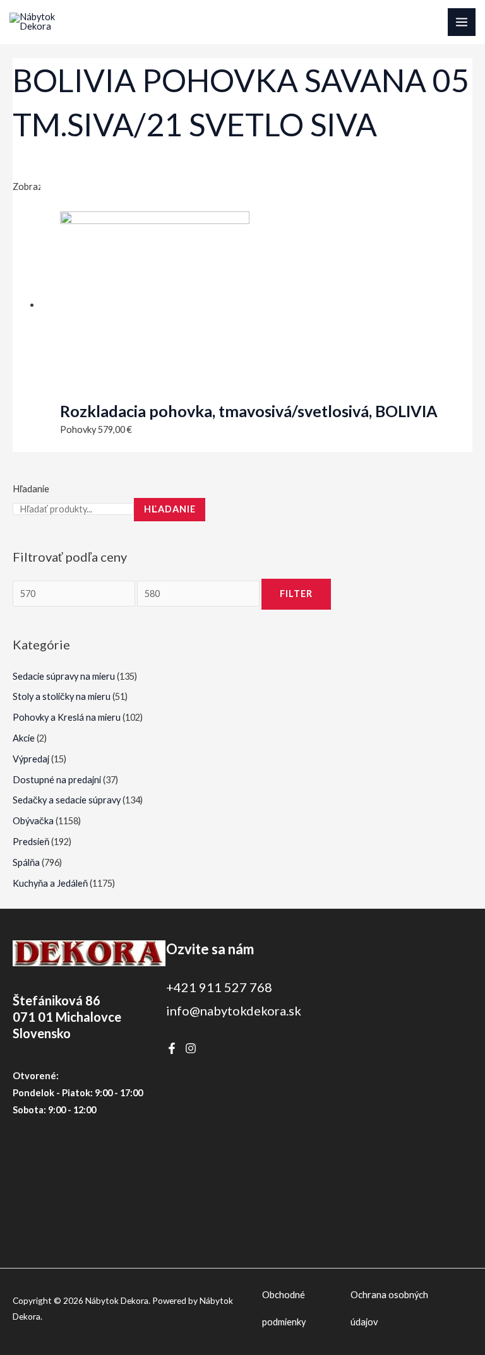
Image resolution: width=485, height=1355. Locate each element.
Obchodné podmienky (284, 1308)
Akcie (24, 738)
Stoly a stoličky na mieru (62, 696)
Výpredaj (31, 759)
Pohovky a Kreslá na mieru (67, 717)
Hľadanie (31, 488)
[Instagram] (190, 1048)
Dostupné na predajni (57, 779)
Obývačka (33, 820)
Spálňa (26, 862)
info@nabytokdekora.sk (233, 1010)
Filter (296, 593)
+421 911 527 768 (219, 987)
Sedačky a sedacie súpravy (67, 800)
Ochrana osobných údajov (389, 1308)
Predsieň (31, 841)
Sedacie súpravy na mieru (64, 676)
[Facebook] (171, 1048)
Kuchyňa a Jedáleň (50, 883)
